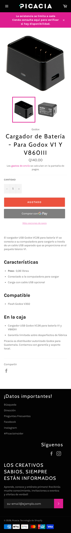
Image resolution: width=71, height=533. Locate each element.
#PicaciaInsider (13, 433)
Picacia (15, 520)
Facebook (10, 422)
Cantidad (10, 179)
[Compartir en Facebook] (6, 370)
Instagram (10, 427)
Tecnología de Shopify (31, 520)
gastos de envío (20, 165)
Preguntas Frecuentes (17, 416)
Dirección (10, 410)
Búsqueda (10, 404)
